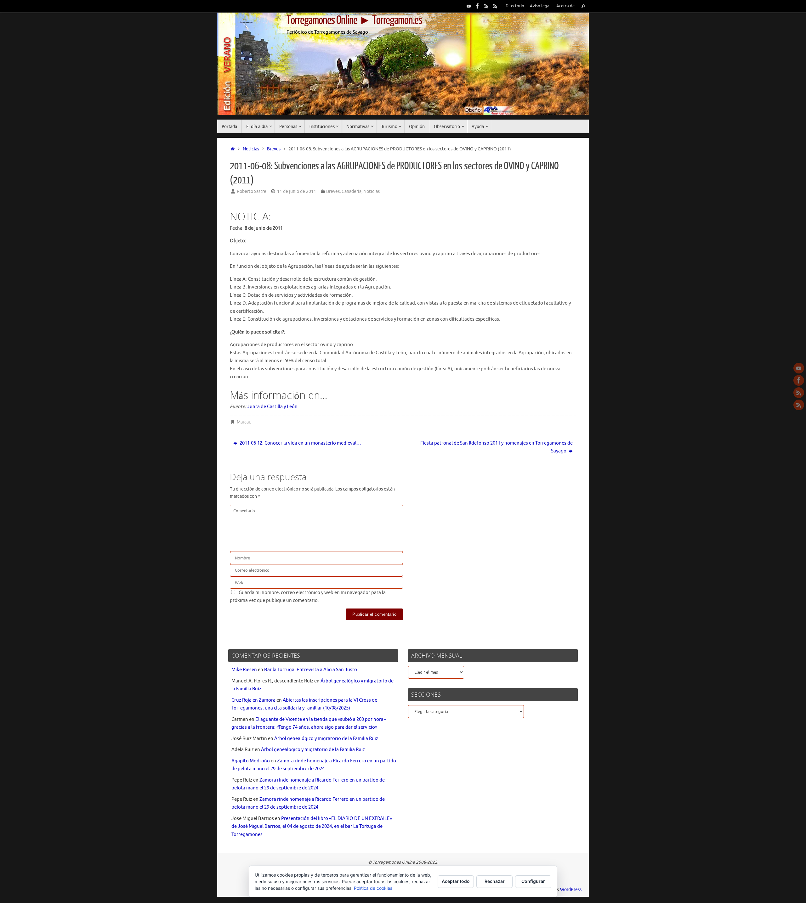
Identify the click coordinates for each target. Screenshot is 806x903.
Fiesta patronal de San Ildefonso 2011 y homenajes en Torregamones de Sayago (496, 447)
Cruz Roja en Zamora (253, 700)
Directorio (515, 5)
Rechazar (495, 881)
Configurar (533, 881)
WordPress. (571, 889)
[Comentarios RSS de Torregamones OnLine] (495, 6)
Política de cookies (373, 888)
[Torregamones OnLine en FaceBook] (477, 6)
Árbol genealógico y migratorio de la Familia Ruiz (326, 739)
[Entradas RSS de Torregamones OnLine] (486, 6)
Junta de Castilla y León (272, 407)
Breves (274, 149)
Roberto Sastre (251, 191)
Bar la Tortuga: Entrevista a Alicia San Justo (310, 670)
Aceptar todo (456, 881)
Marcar (243, 422)
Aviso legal (540, 5)
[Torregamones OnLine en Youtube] (468, 6)
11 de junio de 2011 (296, 191)
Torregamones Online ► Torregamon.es (354, 20)
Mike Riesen (244, 670)
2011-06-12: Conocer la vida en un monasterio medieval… (300, 443)
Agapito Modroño (250, 761)
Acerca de (565, 5)
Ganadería (351, 191)
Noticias (251, 149)
